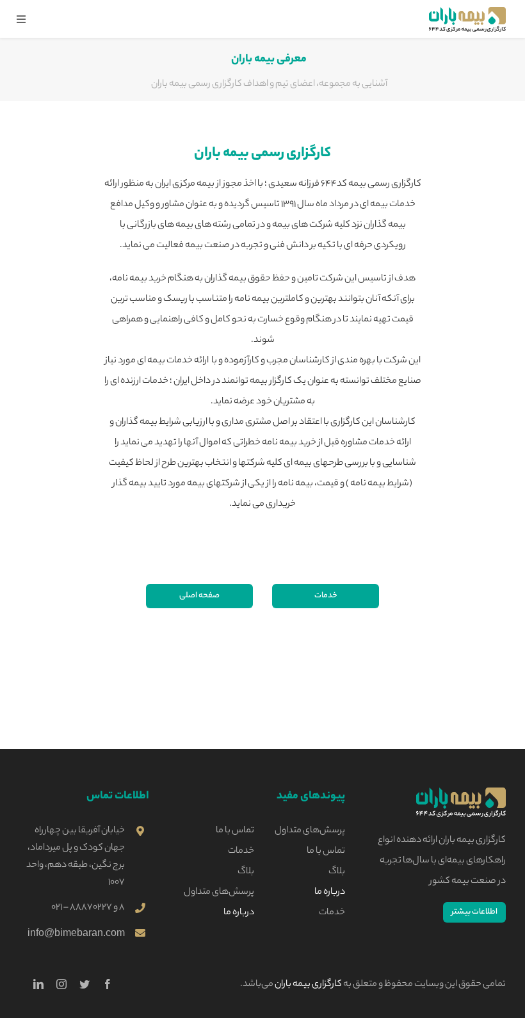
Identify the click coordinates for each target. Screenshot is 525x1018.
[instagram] (61, 984)
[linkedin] (38, 984)
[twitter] (84, 984)
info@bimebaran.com (76, 932)
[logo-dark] (461, 792)
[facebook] (107, 984)
